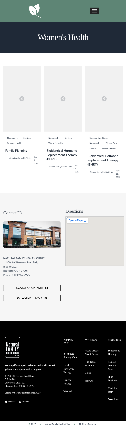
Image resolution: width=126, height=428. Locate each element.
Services (27, 138)
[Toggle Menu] (94, 10)
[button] (32, 288)
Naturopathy (12, 138)
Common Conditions (98, 138)
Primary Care (111, 143)
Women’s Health (14, 143)
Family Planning (16, 150)
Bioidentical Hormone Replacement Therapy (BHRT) (61, 155)
